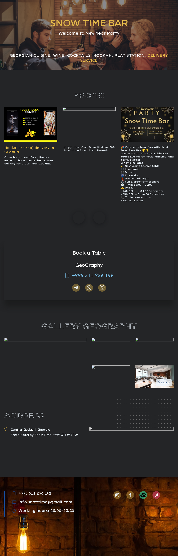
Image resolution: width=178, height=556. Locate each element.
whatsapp (89, 288)
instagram (117, 495)
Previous (79, 218)
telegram (76, 288)
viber (102, 288)
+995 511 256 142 (92, 275)
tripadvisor (143, 495)
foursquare (156, 495)
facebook (130, 495)
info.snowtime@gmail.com (45, 502)
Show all (166, 382)
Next (99, 218)
